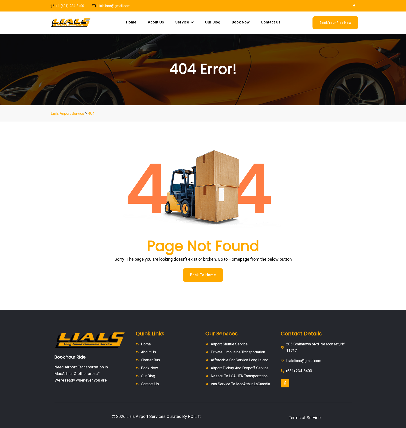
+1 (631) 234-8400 (70, 6)
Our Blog (212, 22)
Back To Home (203, 275)
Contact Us (271, 22)
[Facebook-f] (285, 383)
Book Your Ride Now (335, 23)
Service (182, 22)
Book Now (241, 22)
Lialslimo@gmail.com (114, 6)
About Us (156, 22)
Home (131, 22)
